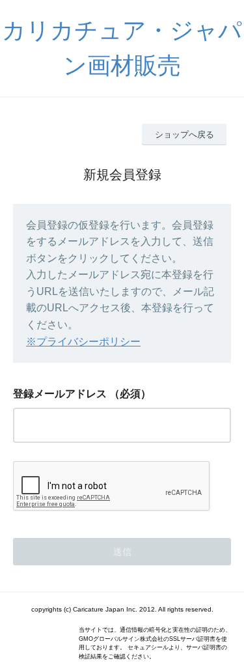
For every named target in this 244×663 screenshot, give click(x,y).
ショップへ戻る (184, 134)
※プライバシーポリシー (83, 341)
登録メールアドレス (60, 393)
